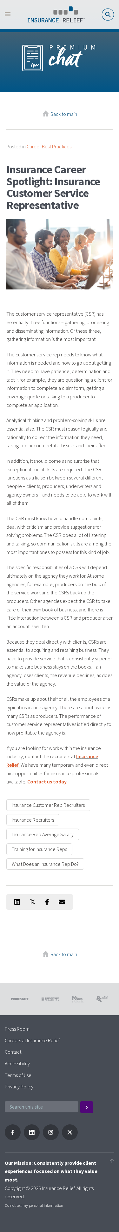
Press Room (17, 1029)
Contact (13, 1052)
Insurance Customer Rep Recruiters (48, 805)
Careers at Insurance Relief (32, 1040)
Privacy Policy (19, 1086)
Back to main (63, 114)
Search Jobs (108, 14)
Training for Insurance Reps (39, 849)
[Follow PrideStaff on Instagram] (51, 1138)
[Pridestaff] (56, 14)
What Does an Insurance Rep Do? (45, 864)
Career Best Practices (49, 146)
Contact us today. (47, 781)
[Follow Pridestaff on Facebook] (13, 1138)
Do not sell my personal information (34, 1205)
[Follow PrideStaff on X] (70, 1138)
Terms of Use (18, 1075)
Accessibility (17, 1063)
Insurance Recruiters (33, 820)
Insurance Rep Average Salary (43, 834)
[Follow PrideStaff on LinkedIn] (32, 1138)
